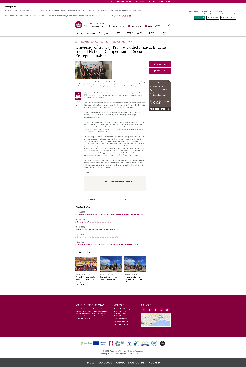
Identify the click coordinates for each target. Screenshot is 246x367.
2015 (123, 42)
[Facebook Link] (150, 310)
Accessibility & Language (145, 1)
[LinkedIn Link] (161, 310)
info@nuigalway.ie (159, 87)
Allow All (200, 17)
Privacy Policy (127, 16)
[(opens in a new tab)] (94, 345)
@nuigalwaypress (159, 95)
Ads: (235, 14)
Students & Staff (164, 1)
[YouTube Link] (155, 310)
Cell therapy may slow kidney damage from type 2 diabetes (96, 237)
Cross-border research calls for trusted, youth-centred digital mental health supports (106, 244)
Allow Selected (229, 17)
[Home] (76, 42)
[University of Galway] (89, 24)
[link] (93, 343)
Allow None (214, 17)
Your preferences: (210, 14)
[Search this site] (169, 25)
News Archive (116, 42)
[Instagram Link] (144, 310)
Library (130, 1)
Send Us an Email (123, 325)
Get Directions (123, 322)
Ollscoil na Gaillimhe (116, 1)
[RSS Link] (167, 310)
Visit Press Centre (157, 109)
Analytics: (225, 14)
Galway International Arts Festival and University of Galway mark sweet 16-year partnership (109, 214)
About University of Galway (88, 42)
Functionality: (194, 14)
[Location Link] (156, 326)
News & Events (105, 42)
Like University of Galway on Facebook (159, 102)
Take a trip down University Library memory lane (93, 222)
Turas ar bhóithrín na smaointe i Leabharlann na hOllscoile (96, 229)
